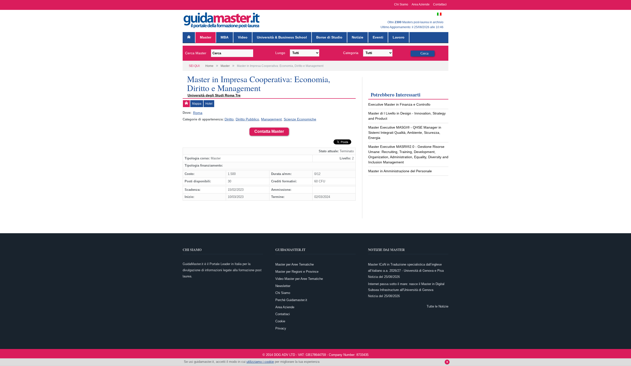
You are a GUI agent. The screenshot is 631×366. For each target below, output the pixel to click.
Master (205, 37)
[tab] (186, 103)
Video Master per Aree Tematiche (299, 278)
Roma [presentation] (197, 113)
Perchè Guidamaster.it (291, 299)
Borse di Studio (329, 37)
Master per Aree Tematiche (294, 264)
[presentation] (186, 103)
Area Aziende (421, 4)
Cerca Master (195, 53)
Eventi (378, 37)
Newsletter (282, 285)
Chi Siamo (401, 4)
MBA (224, 37)
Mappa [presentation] (196, 103)
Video (242, 37)
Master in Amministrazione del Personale (400, 171)
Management (268, 118)
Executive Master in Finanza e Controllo (399, 104)
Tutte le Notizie (437, 305)
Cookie (280, 320)
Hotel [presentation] (208, 103)
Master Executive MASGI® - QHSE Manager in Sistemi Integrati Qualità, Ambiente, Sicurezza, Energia (404, 132)
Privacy (280, 327)
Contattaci (440, 4)
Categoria (350, 53)
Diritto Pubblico (246, 118)
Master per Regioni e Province (296, 270)
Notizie (357, 37)
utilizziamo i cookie (260, 362)
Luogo (280, 53)
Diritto (229, 118)
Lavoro (398, 37)
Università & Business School (282, 37)
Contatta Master (269, 130)
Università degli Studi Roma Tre (214, 95)
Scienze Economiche (294, 118)
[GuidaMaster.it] (222, 19)
